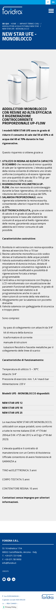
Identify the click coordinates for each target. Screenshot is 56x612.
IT (48, 2)
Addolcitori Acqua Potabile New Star (20, 26)
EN (53, 2)
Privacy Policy (10, 607)
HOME (13, 23)
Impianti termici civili (29, 23)
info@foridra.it (9, 563)
